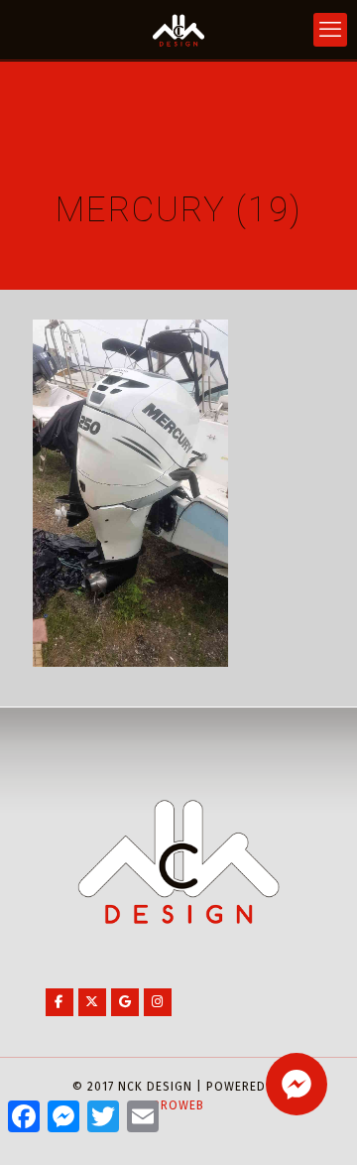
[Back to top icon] (316, 1124)
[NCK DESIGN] (178, 30)
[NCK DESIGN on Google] (125, 1002)
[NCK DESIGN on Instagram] (158, 1002)
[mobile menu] (330, 30)
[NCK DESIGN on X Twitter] (92, 1002)
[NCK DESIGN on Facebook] (59, 1002)
